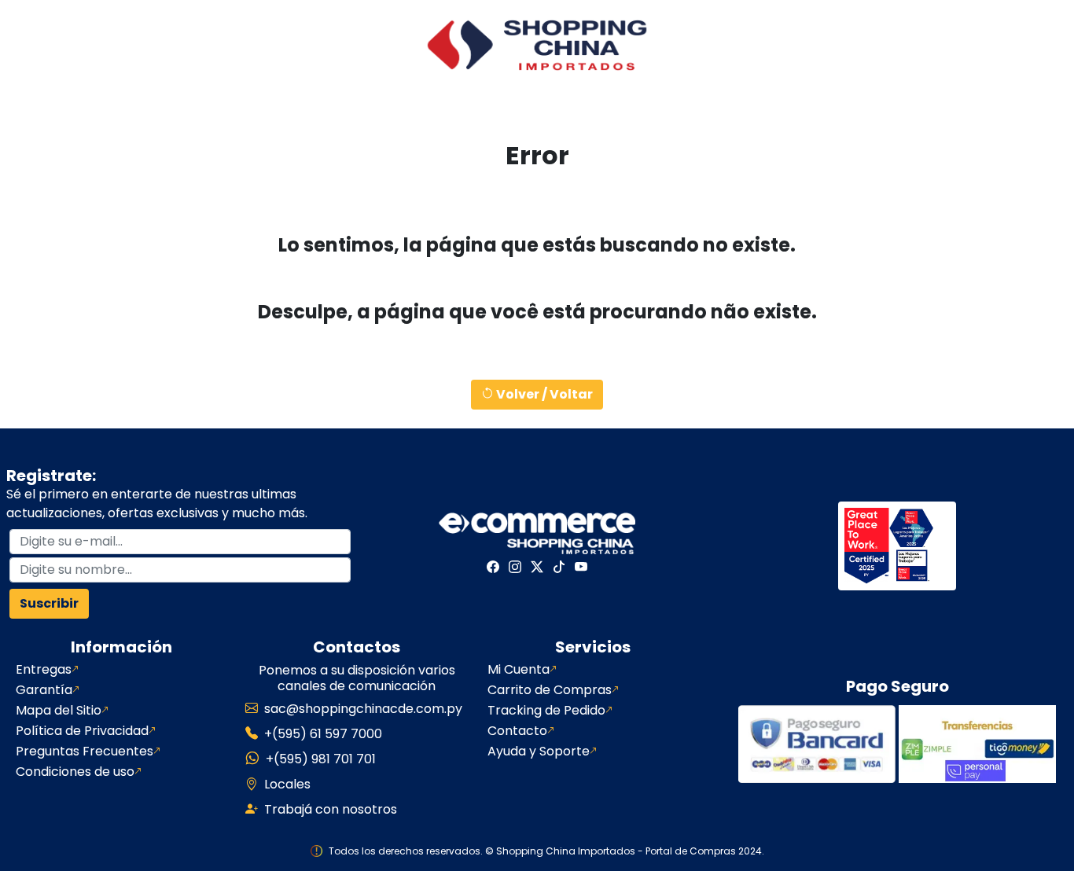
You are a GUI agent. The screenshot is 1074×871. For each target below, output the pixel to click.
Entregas (44, 670)
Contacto (517, 731)
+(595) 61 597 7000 (323, 734)
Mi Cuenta (518, 670)
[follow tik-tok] (559, 566)
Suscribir (49, 603)
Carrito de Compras (549, 690)
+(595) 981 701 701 (321, 759)
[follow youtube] (581, 566)
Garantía (44, 690)
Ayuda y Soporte (538, 751)
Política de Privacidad (82, 731)
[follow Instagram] (515, 566)
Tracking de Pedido (546, 711)
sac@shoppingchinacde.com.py (363, 709)
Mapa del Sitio (58, 711)
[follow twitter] (537, 566)
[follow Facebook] (493, 566)
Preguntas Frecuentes (84, 751)
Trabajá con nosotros (330, 809)
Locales (287, 784)
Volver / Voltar (543, 394)
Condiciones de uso (75, 772)
